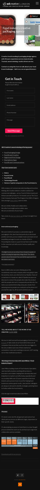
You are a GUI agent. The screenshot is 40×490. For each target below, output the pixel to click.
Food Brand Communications (14, 162)
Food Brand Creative (11, 155)
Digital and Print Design (12, 157)
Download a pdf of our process (11, 454)
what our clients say (16, 216)
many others (14, 200)
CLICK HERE (13, 332)
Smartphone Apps (10, 160)
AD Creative (22, 479)
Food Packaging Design (12, 152)
